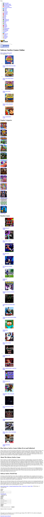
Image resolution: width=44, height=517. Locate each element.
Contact (28, 486)
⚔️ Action (5, 34)
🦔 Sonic (4, 15)
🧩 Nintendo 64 (6, 20)
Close (2, 489)
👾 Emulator (5, 12)
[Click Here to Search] (11, 44)
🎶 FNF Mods (5, 30)
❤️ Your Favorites (6, 6)
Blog (32, 486)
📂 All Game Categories (7, 7)
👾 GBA (4, 18)
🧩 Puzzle (5, 23)
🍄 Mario (4, 16)
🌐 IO (4, 32)
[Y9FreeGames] (4, 41)
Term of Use (24, 486)
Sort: (1, 53)
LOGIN (2, 496)
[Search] (0, 43)
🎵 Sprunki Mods (6, 28)
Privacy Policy (6, 486)
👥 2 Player (5, 8)
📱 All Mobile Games (7, 4)
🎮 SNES (4, 21)
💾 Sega (4, 17)
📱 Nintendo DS (6, 19)
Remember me (4, 495)
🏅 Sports (4, 38)
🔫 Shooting (5, 37)
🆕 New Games (6, 2)
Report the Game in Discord (5, 515)
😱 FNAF (5, 27)
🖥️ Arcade (5, 10)
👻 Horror (5, 31)
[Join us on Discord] (4, 47)
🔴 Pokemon (5, 13)
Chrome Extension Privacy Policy (15, 486)
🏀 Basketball (5, 33)
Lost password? (3, 493)
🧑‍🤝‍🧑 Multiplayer (5, 29)
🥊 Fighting (5, 26)
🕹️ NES (4, 22)
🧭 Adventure (5, 11)
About (1, 486)
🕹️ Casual (5, 9)
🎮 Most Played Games (7, 5)
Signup (2, 504)
